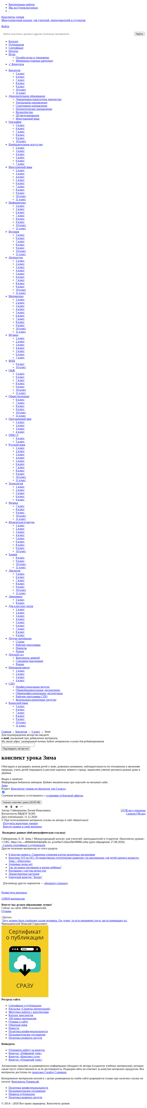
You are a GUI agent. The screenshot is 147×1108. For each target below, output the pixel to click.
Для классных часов (21, 606)
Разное (20, 651)
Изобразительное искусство (26, 144)
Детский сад (16, 654)
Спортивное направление (31, 105)
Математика (16, 296)
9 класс (20, 86)
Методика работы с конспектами (29, 1011)
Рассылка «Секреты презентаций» (30, 1008)
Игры (12, 54)
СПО (12, 683)
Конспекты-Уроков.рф (25, 1081)
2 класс (20, 147)
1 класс (20, 260)
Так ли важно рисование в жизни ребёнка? (35, 867)
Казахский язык (18, 702)
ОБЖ (12, 370)
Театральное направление (31, 102)
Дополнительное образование (27, 96)
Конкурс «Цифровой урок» (25, 1053)
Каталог (13, 41)
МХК (12, 360)
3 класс (20, 150)
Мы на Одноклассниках (23, 7)
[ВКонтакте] (6, 807)
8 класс (20, 83)
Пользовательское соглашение (27, 1034)
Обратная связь (18, 1024)
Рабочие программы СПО (32, 696)
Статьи (20, 641)
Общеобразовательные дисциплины (38, 690)
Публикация (16, 44)
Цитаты (13, 51)
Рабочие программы (28, 644)
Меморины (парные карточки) (34, 60)
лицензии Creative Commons (49, 1072)
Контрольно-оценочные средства (36, 699)
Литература (16, 257)
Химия (13, 554)
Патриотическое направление (34, 108)
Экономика (15, 596)
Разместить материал (14, 892)
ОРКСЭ (13, 435)
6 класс (20, 76)
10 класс (21, 89)
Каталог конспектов (21, 1015)
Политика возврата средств (25, 1037)
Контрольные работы (22, 4)
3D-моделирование (27, 115)
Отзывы (6, 911)
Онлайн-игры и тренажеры (32, 57)
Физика (13, 502)
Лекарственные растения (24, 873)
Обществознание (19, 396)
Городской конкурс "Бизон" (25, 877)
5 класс (20, 73)
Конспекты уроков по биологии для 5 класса (38, 788)
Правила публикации (22, 1094)
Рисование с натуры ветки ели (27, 870)
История (14, 231)
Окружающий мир (20, 418)
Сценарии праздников (29, 661)
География (15, 121)
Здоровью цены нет (21, 864)
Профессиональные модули (32, 686)
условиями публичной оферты (64, 795)
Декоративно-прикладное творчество (38, 99)
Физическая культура (21, 522)
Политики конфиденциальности (28, 1087)
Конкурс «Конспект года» (24, 1056)
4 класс (20, 154)
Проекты (21, 648)
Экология (14, 570)
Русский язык (17, 444)
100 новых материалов (22, 1018)
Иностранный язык (27, 118)
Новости (14, 1028)
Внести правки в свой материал (22, 826)
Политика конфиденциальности (28, 1031)
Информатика (17, 202)
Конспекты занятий (28, 657)
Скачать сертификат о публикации (23, 845)
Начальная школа (19, 667)
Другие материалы (20, 638)
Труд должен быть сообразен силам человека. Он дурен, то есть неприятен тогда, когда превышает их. (64, 920)
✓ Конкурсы (16, 64)
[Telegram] (16, 807)
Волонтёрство (24, 112)
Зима (4, 785)
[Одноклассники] (11, 807)
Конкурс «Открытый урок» (25, 1059)
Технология (16, 483)
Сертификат (16, 47)
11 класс (21, 92)
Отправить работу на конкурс (27, 1050)
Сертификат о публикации (25, 1005)
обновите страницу (56, 883)
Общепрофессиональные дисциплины (39, 693)
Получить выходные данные (20, 823)
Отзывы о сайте (18, 1021)
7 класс (20, 79)
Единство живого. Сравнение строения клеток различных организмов (52, 854)
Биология (14, 70)
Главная (6, 731)
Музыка (13, 334)
